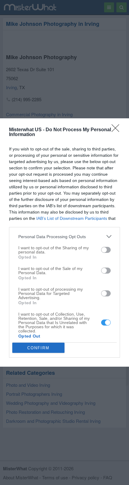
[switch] (106, 250)
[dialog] (64, 242)
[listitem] (64, 236)
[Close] (117, 130)
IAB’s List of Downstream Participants (71, 218)
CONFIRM (38, 348)
